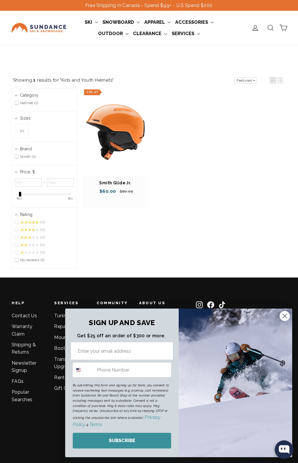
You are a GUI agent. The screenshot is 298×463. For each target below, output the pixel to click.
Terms (95, 424)
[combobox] (83, 370)
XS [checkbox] (22, 131)
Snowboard (118, 22)
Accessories (192, 22)
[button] (273, 80)
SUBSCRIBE (122, 440)
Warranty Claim (22, 330)
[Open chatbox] (284, 449)
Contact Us (24, 315)
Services (184, 33)
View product (116, 137)
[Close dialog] (285, 316)
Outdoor (111, 33)
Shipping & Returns (24, 348)
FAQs (18, 381)
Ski (89, 22)
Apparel (155, 22)
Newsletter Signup (24, 366)
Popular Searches (22, 395)
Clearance (148, 33)
